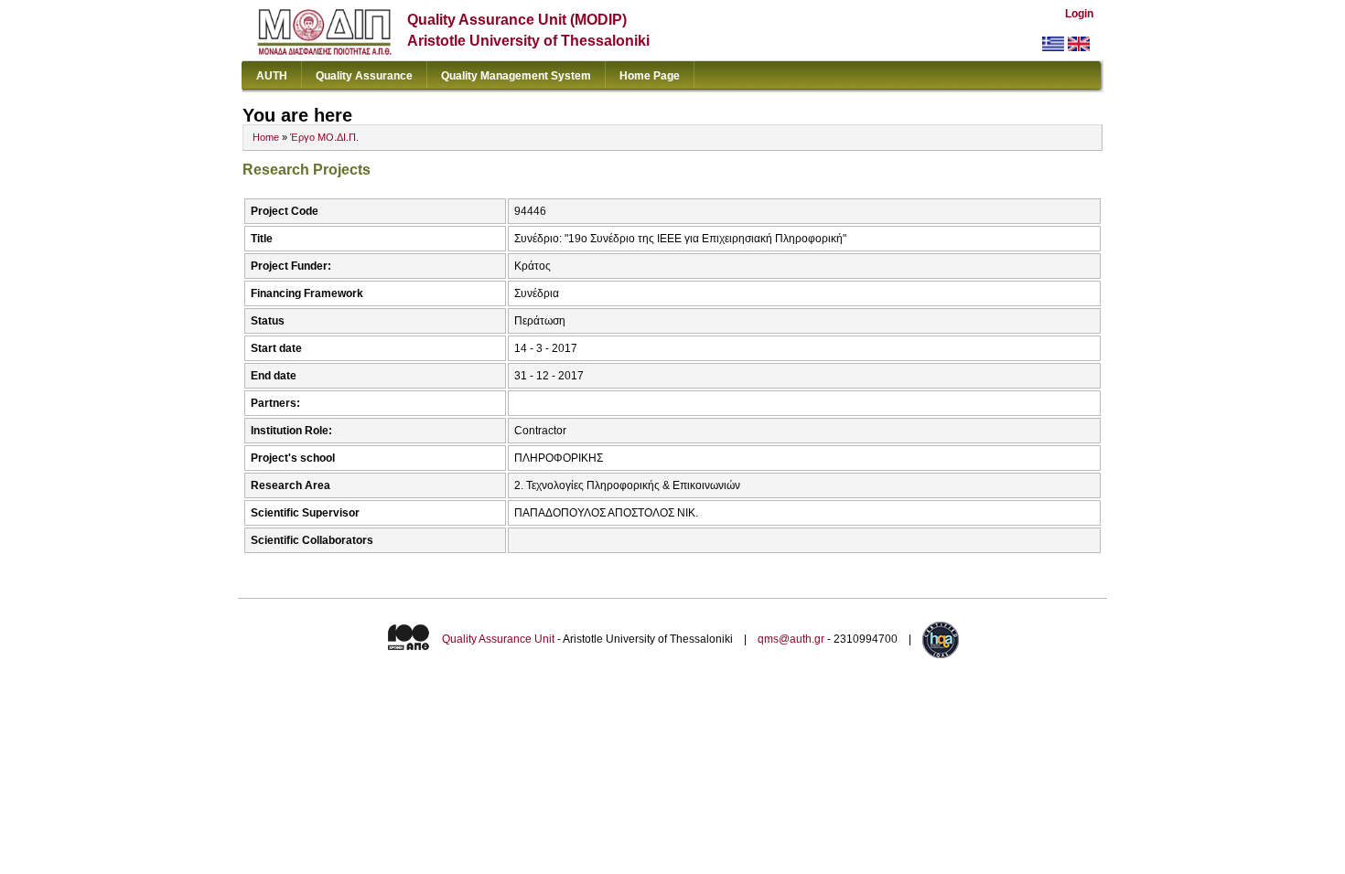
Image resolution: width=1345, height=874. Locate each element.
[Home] (324, 51)
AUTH (271, 75)
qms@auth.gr (791, 639)
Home (266, 137)
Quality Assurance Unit (498, 639)
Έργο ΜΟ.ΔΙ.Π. (324, 137)
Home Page (649, 75)
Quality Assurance (364, 75)
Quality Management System (516, 75)
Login (1079, 13)
